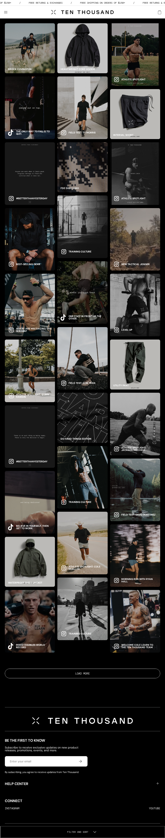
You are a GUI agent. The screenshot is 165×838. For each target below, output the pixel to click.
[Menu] (7, 12)
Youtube (154, 808)
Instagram (12, 808)
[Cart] (159, 12)
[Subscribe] (80, 761)
